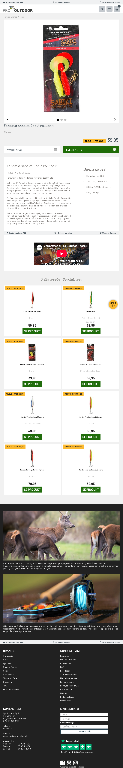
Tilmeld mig (84, 731)
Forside (7, 17)
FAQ (62, 667)
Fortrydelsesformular (69, 685)
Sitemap (64, 693)
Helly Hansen (9, 674)
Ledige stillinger (67, 697)
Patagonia (8, 656)
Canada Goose (10, 667)
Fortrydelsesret (67, 682)
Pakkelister (65, 700)
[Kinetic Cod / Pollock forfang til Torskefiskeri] (61, 69)
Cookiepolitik (66, 689)
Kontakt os (65, 656)
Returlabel (65, 670)
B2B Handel (65, 663)
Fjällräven (7, 663)
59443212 (7, 728)
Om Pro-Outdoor (68, 659)
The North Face (10, 678)
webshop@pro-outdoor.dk (15, 736)
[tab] (58, 120)
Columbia (7, 682)
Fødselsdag (67, 722)
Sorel (5, 659)
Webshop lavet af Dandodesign (73, 767)
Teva (5, 685)
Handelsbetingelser (69, 678)
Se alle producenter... (11, 689)
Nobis (5, 670)
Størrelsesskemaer (69, 674)
